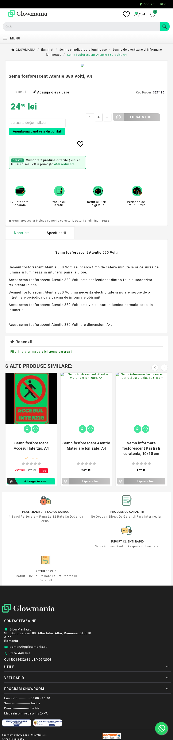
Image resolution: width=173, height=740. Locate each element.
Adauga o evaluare (53, 92)
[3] (31, 464)
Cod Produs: (144, 92)
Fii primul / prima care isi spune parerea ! (41, 351)
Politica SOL (17, 739)
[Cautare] (165, 26)
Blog (163, 4)
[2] (27, 464)
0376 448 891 (20, 653)
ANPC (5, 739)
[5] (39, 464)
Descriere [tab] (22, 233)
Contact (150, 4)
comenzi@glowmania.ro (28, 647)
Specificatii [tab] (56, 233)
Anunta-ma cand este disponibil (37, 131)
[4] (35, 464)
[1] (23, 464)
